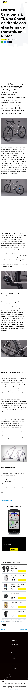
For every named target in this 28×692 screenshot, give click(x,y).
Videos (14, 658)
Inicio (14, 655)
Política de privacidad (14, 643)
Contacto (14, 645)
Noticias (14, 656)
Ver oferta (21, 571)
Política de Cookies (14, 689)
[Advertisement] (14, 61)
